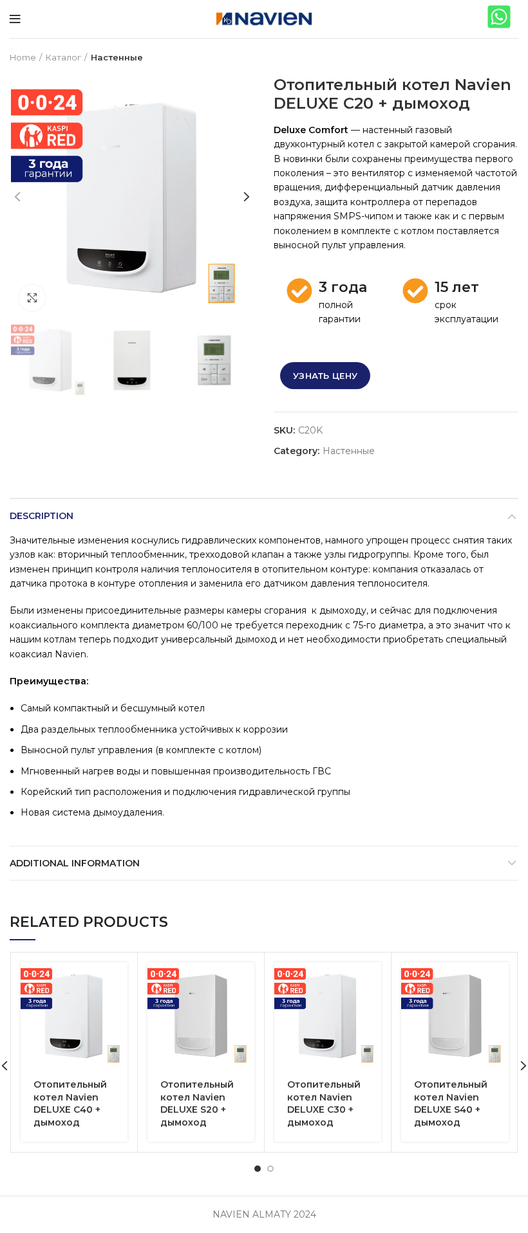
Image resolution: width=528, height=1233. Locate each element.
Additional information (75, 863)
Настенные (117, 57)
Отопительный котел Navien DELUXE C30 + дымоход (324, 1103)
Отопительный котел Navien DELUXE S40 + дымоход (450, 1103)
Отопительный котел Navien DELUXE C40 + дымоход (70, 1103)
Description (41, 516)
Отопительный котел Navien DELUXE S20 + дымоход (197, 1103)
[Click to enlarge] (32, 298)
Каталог (63, 57)
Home (23, 57)
